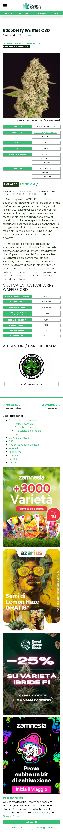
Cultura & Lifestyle (19, 437)
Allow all (31, 822)
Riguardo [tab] (11, 184)
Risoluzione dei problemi (28, 430)
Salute (12, 462)
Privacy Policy (42, 812)
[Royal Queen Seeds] (31, 674)
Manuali (13, 448)
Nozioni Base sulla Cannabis (25, 445)
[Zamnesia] (31, 506)
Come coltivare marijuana (24, 420)
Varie (18, 434)
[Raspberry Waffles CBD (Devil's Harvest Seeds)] (31, 85)
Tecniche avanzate (26, 427)
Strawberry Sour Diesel (45, 132)
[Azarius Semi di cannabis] (31, 589)
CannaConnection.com (31, 5)
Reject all (17, 827)
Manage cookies (46, 827)
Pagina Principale (13, 43)
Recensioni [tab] (30, 184)
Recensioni (15, 452)
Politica (13, 459)
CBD (11, 441)
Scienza (13, 455)
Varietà (31, 43)
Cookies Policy (11, 816)
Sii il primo (26, 35)
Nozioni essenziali (24, 423)
